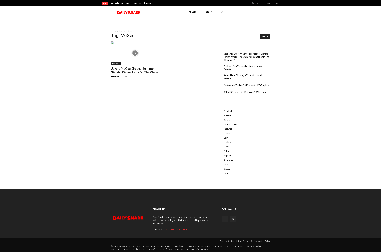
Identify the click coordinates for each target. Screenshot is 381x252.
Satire (226, 164)
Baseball (228, 111)
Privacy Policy (242, 241)
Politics (227, 151)
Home (113, 31)
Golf (226, 137)
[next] (200, 3)
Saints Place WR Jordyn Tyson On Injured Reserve (131, 3)
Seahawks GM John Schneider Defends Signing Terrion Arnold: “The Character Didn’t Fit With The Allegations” (246, 57)
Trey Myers (116, 76)
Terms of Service (227, 241)
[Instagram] (253, 3)
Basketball (116, 64)
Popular (227, 155)
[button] (222, 12)
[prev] (195, 3)
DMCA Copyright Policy (260, 241)
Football (227, 133)
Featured (228, 128)
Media (226, 146)
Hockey (227, 142)
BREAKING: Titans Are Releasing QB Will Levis (245, 92)
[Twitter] (258, 3)
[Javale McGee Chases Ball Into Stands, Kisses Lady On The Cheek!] (135, 53)
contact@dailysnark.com (176, 229)
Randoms (228, 160)
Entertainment (230, 124)
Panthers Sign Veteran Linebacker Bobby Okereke (243, 67)
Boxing (227, 119)
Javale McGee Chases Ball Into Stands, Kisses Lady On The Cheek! (135, 70)
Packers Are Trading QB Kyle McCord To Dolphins (246, 85)
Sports (227, 173)
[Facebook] (248, 3)
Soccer (227, 169)
